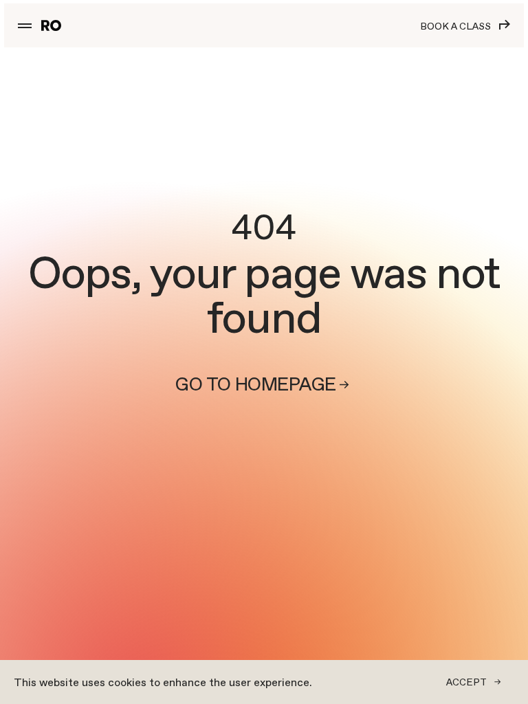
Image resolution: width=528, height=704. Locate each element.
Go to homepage (255, 384)
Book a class (455, 26)
